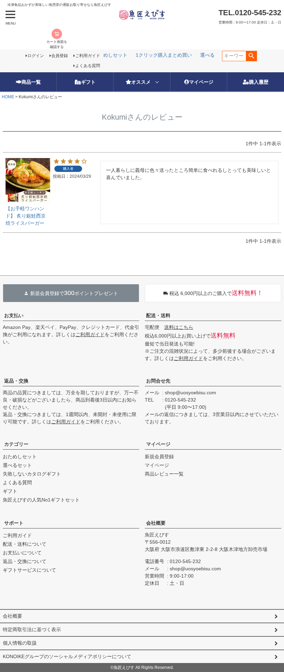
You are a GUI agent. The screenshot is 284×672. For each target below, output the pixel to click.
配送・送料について (24, 544)
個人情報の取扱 (20, 643)
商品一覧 (31, 81)
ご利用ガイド (87, 55)
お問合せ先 (158, 381)
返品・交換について (24, 561)
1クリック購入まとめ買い (163, 55)
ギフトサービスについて (29, 570)
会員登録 (59, 55)
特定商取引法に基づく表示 (32, 629)
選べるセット (17, 465)
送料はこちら (178, 327)
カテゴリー (16, 444)
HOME (8, 96)
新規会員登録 (159, 456)
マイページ (201, 81)
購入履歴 (258, 81)
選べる (206, 55)
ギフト (88, 81)
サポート (14, 523)
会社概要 (156, 523)
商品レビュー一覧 (164, 474)
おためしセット (20, 456)
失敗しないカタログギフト (32, 474)
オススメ (141, 81)
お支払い (14, 315)
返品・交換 (16, 381)
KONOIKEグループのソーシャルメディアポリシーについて (67, 656)
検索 (251, 56)
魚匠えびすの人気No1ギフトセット (41, 500)
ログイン (35, 55)
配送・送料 (158, 315)
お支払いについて (22, 552)
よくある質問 (87, 65)
